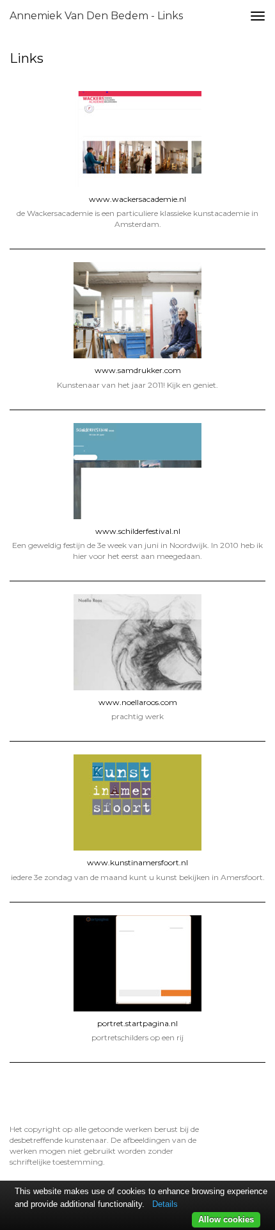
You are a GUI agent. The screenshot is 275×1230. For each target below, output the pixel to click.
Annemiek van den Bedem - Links (96, 16)
